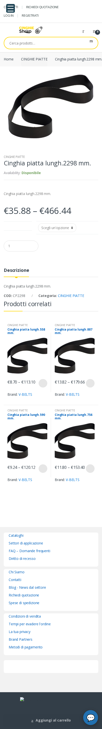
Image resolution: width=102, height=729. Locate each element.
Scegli (42, 383)
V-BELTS (25, 394)
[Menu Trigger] (10, 8)
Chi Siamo (17, 572)
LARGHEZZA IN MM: (18, 225)
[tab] (16, 272)
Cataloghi (16, 535)
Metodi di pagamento (26, 647)
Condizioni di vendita (25, 616)
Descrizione (16, 270)
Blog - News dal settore (27, 587)
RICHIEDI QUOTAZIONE (42, 7)
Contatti (15, 579)
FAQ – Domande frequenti (29, 550)
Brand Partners (20, 639)
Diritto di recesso (22, 558)
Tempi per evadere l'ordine (30, 624)
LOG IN (9, 15)
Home (8, 59)
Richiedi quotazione (24, 595)
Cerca (91, 43)
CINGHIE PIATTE (34, 59)
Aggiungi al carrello (53, 720)
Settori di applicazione (26, 543)
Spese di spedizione (24, 602)
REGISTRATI (30, 15)
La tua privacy (19, 631)
